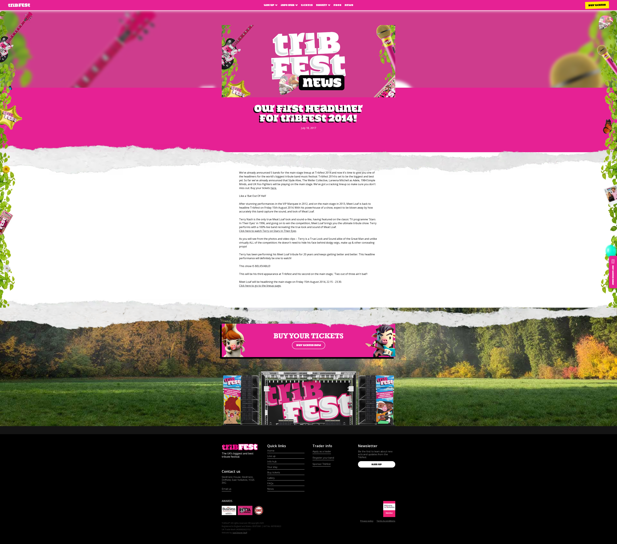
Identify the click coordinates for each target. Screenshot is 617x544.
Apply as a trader (322, 451)
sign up (376, 464)
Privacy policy (366, 520)
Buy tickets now (308, 345)
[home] (19, 5)
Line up (271, 456)
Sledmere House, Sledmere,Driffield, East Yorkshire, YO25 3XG (238, 480)
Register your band (323, 457)
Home (270, 450)
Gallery (271, 478)
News (349, 5)
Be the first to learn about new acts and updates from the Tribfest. (375, 454)
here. (274, 188)
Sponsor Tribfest (322, 464)
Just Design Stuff (240, 532)
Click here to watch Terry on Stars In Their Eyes (267, 231)
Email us (226, 488)
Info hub (272, 461)
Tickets (307, 5)
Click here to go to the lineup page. (260, 285)
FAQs (337, 5)
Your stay (272, 467)
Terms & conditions (386, 520)
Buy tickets (597, 5)
